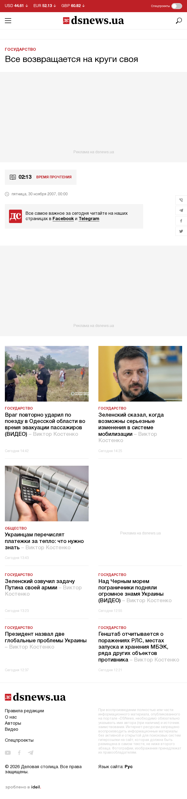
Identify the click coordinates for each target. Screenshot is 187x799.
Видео (11, 730)
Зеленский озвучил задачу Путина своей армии (43, 588)
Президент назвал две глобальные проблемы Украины (46, 641)
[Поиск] (179, 20)
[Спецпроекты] (176, 6)
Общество (16, 528)
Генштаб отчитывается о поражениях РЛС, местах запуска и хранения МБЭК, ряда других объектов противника (138, 647)
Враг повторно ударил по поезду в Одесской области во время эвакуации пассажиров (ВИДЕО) (45, 425)
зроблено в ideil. (23, 787)
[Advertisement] (93, 113)
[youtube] (8, 752)
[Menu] (8, 20)
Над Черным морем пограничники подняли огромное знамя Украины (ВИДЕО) (135, 591)
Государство (20, 50)
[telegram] (31, 752)
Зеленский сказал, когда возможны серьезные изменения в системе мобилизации (131, 428)
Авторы (13, 724)
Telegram (89, 219)
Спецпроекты (19, 741)
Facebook (63, 219)
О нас (11, 717)
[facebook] (19, 752)
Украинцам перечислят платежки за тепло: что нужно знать (44, 541)
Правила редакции (24, 711)
